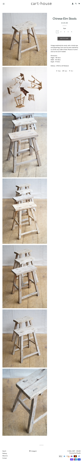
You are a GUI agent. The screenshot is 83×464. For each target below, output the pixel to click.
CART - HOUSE (76, 451)
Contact (4, 458)
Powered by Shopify (75, 453)
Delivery (4, 453)
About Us (5, 456)
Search (4, 451)
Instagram (34, 451)
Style (64, 28)
